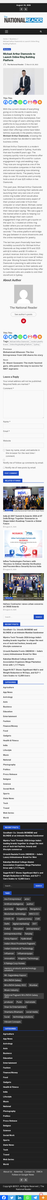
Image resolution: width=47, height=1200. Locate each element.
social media (32, 1012)
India (5, 745)
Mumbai (33, 985)
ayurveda (8, 909)
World (6, 818)
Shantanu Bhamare (13, 1012)
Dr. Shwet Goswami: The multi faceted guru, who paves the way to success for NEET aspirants (23, 364)
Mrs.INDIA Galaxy (12, 980)
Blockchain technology (15, 913)
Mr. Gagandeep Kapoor (15, 975)
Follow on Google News (23, 1174)
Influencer (9, 953)
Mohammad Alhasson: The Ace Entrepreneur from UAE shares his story (23, 352)
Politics (6, 769)
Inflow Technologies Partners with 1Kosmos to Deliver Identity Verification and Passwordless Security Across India (23, 544)
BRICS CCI (33, 913)
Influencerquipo (25, 953)
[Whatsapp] (20, 102)
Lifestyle (7, 750)
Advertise (18, 1171)
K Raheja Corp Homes (14, 963)
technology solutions (23, 1016)
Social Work (8, 789)
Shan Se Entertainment (15, 1007)
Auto (5, 702)
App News (8, 692)
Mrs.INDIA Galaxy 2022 (15, 985)
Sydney (36, 344)
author (30, 904)
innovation (9, 958)
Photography (9, 764)
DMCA (39, 1171)
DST (35, 923)
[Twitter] (10, 102)
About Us (7, 1171)
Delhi (6, 923)
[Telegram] (25, 102)
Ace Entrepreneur (12, 899)
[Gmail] (30, 102)
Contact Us (29, 1171)
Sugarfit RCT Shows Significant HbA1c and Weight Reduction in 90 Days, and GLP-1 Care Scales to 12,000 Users (23, 673)
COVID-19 (9, 918)
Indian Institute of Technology (18, 948)
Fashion (7, 721)
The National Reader (15, 64)
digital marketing (21, 923)
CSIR (37, 918)
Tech (5, 803)
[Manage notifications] (41, 1195)
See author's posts (23, 314)
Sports (6, 793)
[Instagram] (35, 102)
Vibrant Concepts (12, 1021)
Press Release (10, 774)
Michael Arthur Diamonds (19, 341)
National (7, 760)
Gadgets (7, 736)
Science (7, 784)
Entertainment (10, 716)
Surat (7, 1016)
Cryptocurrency (24, 918)
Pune (19, 1002)
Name (6, 421)
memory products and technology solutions (20, 969)
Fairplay (28, 933)
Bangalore (22, 909)
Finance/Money (10, 726)
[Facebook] (5, 102)
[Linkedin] (15, 102)
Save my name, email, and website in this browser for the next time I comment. (23, 453)
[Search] (41, 31)
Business (7, 49)
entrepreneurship (12, 933)
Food (5, 731)
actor (27, 899)
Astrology (8, 697)
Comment (8, 388)
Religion (7, 779)
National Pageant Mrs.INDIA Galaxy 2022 (21, 996)
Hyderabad (26, 938)
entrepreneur (33, 928)
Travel (6, 808)
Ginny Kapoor (10, 938)
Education (7, 711)
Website (7, 440)
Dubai (7, 928)
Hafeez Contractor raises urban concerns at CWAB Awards (23, 587)
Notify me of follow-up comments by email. (23, 462)
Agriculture (8, 687)
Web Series (8, 813)
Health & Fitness (11, 740)
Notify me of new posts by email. (20, 467)
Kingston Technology (28, 958)
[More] (40, 102)
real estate (30, 1002)
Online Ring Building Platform (21, 344)
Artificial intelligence (13, 904)
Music (6, 755)
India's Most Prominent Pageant (19, 943)
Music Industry (11, 990)
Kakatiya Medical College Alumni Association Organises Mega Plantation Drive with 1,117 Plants (22, 662)
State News (8, 798)
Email (6, 431)
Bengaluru (35, 909)
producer (8, 1002)
